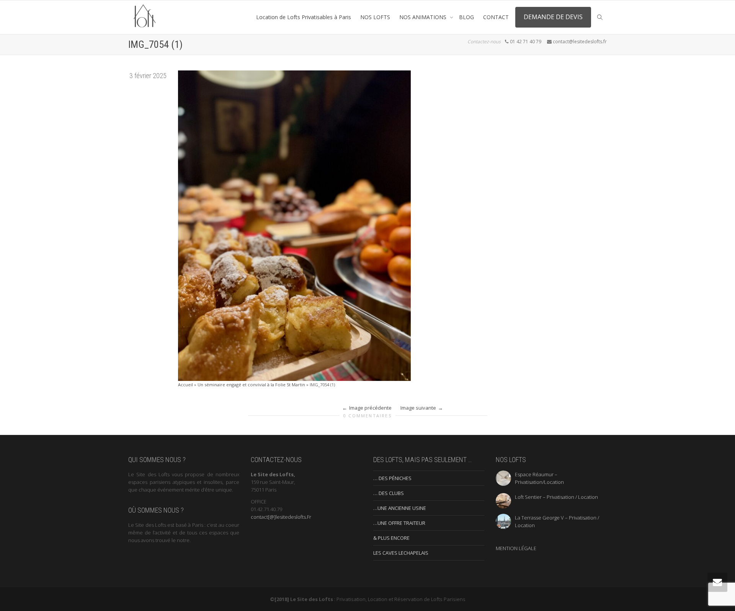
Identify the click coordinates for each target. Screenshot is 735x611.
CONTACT (496, 17)
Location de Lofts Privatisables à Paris (303, 17)
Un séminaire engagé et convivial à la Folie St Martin (251, 384)
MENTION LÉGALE (516, 548)
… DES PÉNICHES (392, 478)
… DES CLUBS (388, 493)
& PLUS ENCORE (391, 537)
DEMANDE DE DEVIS (553, 17)
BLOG (466, 17)
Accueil (185, 384)
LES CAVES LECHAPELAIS (400, 552)
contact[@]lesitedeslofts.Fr (281, 516)
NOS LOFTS (375, 17)
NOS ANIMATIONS (423, 17)
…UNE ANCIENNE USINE (399, 508)
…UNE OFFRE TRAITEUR (399, 523)
